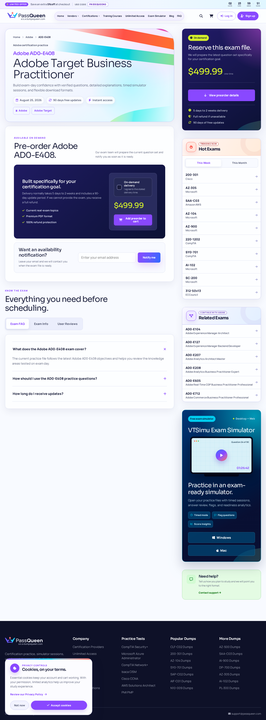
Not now (19, 705)
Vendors (71, 15)
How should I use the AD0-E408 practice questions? (55, 378)
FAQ (179, 15)
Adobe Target (43, 110)
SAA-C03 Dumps (231, 654)
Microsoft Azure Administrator (133, 656)
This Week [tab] (203, 163)
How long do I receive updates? (38, 393)
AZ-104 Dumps (180, 660)
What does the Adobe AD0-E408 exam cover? (49, 349)
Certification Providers (88, 647)
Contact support (209, 592)
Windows (224, 537)
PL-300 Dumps (229, 688)
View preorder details (224, 95)
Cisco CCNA (130, 679)
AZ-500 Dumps (229, 647)
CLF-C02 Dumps (181, 647)
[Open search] (201, 16)
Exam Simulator (157, 15)
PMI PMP (127, 692)
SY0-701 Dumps (181, 667)
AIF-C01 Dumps (180, 681)
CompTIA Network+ (135, 665)
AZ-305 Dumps (229, 674)
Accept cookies (61, 705)
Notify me (149, 257)
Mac (223, 550)
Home (60, 15)
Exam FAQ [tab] (17, 324)
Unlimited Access (134, 15)
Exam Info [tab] (41, 324)
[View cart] (211, 16)
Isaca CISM (129, 672)
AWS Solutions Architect (138, 685)
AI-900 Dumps (229, 660)
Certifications (89, 15)
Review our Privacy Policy (26, 694)
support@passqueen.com (246, 713)
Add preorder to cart (136, 220)
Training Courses (112, 15)
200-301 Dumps (181, 654)
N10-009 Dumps (181, 688)
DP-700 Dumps (229, 667)
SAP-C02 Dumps (181, 674)
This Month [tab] (239, 163)
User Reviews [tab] (68, 324)
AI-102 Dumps (228, 681)
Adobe (29, 37)
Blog (171, 15)
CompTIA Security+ (135, 647)
